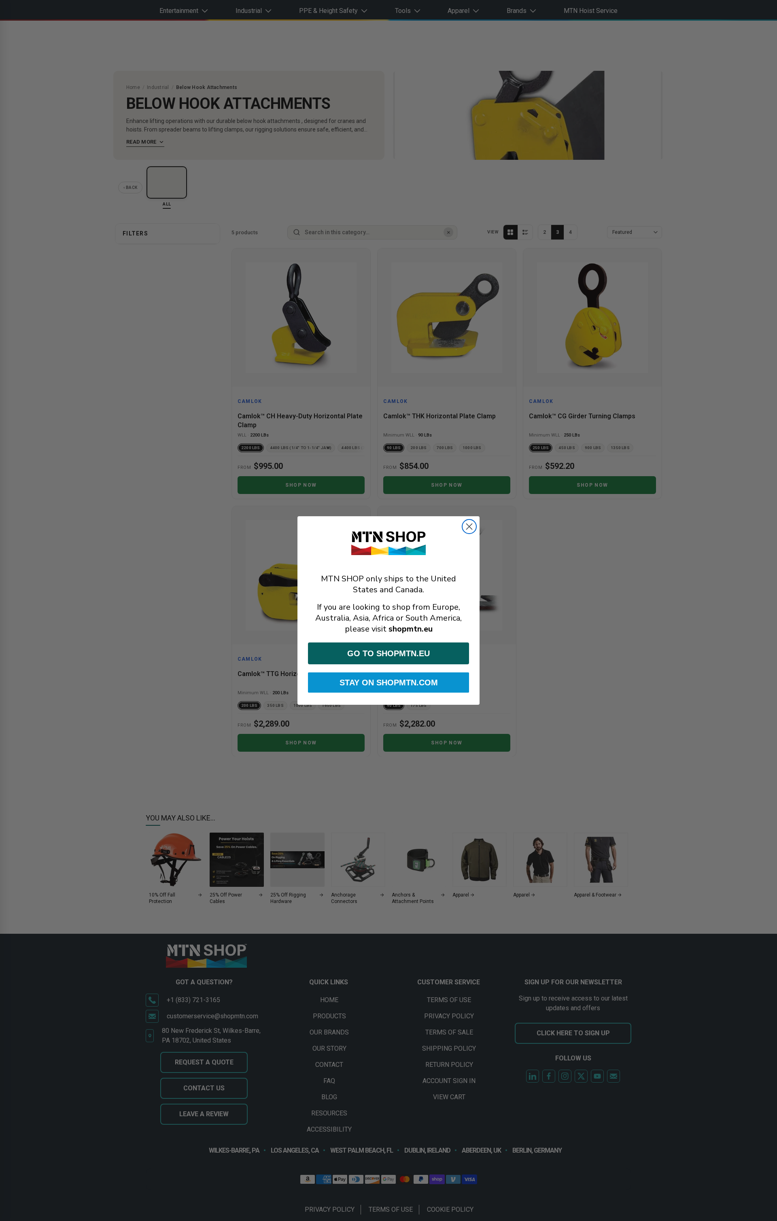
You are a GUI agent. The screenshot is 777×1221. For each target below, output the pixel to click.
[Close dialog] (469, 526)
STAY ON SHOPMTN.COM (389, 682)
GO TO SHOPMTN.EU (388, 653)
